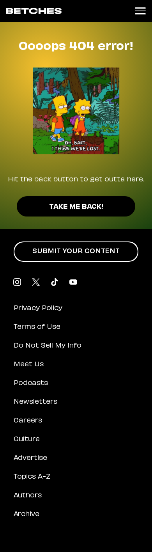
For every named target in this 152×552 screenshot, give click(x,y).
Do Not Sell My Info (47, 346)
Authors (28, 496)
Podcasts (31, 383)
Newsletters (35, 402)
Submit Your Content (76, 251)
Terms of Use (37, 327)
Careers (28, 421)
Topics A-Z (32, 477)
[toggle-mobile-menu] (140, 10)
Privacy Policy (38, 308)
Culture (27, 440)
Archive (26, 514)
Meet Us (29, 365)
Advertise (30, 458)
